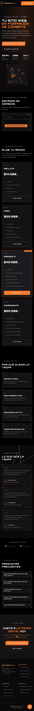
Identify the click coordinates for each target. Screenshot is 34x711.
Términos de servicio (8, 695)
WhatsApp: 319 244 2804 (26, 686)
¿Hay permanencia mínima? (14, 605)
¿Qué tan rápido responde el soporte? (16, 598)
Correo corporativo (24, 676)
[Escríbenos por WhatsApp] (29, 706)
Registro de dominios (25, 670)
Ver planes (17, 648)
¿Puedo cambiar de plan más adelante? (16, 574)
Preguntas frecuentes (8, 689)
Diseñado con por (17, 706)
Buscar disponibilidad (16, 125)
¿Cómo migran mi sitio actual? (12, 590)
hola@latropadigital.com (25, 689)
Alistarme (27, 3)
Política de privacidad (8, 692)
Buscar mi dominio (11, 49)
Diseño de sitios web (25, 673)
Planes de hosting (24, 667)
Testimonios (6, 686)
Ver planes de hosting (13, 43)
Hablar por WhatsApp (17, 643)
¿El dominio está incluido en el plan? (15, 582)
